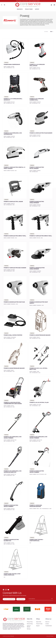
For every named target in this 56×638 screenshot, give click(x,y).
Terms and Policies (49, 636)
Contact (47, 623)
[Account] (51, 4)
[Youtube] (8, 590)
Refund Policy (30, 623)
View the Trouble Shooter (9, 599)
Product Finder (29, 9)
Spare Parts (20, 9)
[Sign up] (51, 598)
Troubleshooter (48, 625)
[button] (51, 31)
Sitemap (28, 628)
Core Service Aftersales (10, 636)
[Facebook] (3, 590)
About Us (47, 621)
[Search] (4, 4)
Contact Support (20, 599)
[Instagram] (6, 590)
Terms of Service (29, 626)
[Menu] (1, 4)
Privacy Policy (30, 621)
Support (37, 9)
